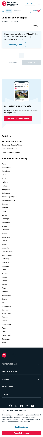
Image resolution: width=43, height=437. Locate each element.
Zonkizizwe (6, 339)
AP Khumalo (6, 167)
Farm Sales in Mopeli (9, 149)
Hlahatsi (5, 186)
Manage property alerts (18, 118)
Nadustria (5, 266)
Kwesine (5, 208)
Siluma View (6, 306)
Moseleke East (7, 251)
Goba (4, 178)
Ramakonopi (6, 295)
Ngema (4, 277)
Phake (4, 288)
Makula (4, 215)
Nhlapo (4, 281)
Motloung (5, 259)
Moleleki (5, 233)
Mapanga (5, 219)
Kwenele (5, 204)
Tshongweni (6, 324)
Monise (4, 241)
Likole (4, 211)
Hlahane (5, 182)
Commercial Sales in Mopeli (12, 145)
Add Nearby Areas (14, 45)
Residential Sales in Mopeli (12, 141)
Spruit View (6, 313)
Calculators (7, 387)
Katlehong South (8, 200)
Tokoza (5, 321)
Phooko (5, 292)
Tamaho (5, 317)
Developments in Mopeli (11, 152)
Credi (4, 175)
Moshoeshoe (7, 255)
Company (6, 394)
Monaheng (6, 237)
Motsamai (5, 262)
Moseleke (5, 248)
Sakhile (4, 299)
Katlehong (14, 21)
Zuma (4, 343)
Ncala (4, 270)
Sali (3, 303)
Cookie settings (21, 427)
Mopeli (4, 244)
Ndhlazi (4, 273)
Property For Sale (9, 364)
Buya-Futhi (6, 171)
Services (5, 379)
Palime (4, 284)
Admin (4, 164)
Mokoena (5, 230)
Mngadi (4, 226)
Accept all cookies (21, 433)
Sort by (35, 26)
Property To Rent (9, 371)
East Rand (5, 21)
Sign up (30, 4)
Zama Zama (6, 335)
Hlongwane (6, 189)
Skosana (5, 310)
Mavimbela (6, 222)
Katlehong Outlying (9, 197)
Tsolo (4, 328)
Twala (4, 332)
